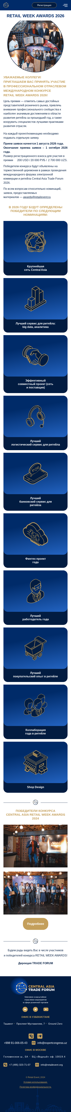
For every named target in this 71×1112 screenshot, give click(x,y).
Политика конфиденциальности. (36, 1087)
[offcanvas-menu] (65, 5)
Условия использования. (35, 1082)
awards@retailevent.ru (37, 197)
